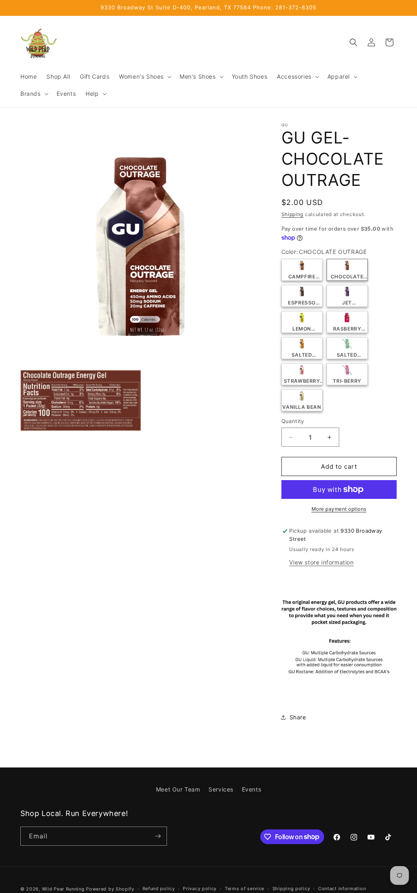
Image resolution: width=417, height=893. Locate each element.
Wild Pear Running (63, 889)
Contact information (342, 888)
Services (220, 789)
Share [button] (298, 717)
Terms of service (244, 888)
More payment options (339, 509)
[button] (144, 76)
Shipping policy (291, 888)
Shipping (292, 214)
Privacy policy (200, 888)
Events (251, 789)
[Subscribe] (158, 836)
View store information (321, 562)
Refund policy (159, 888)
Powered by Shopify (110, 889)
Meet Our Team (178, 789)
